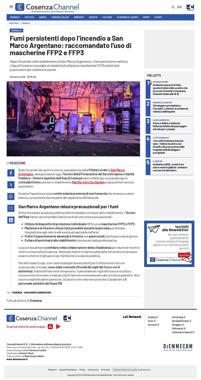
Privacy (82, 370)
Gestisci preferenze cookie (125, 369)
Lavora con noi (144, 370)
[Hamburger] (8, 5)
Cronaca (26, 23)
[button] (10, 173)
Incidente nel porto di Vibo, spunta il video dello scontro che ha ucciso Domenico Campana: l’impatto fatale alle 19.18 (170, 89)
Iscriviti (184, 255)
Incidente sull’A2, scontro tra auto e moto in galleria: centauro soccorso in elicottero (170, 167)
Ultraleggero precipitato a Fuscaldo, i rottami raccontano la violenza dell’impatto (170, 108)
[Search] (173, 7)
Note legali (105, 370)
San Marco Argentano (37, 292)
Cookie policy (93, 370)
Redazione (52, 370)
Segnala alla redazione (68, 370)
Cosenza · (17, 292)
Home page (14, 23)
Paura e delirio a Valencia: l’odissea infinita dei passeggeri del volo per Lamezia (170, 126)
